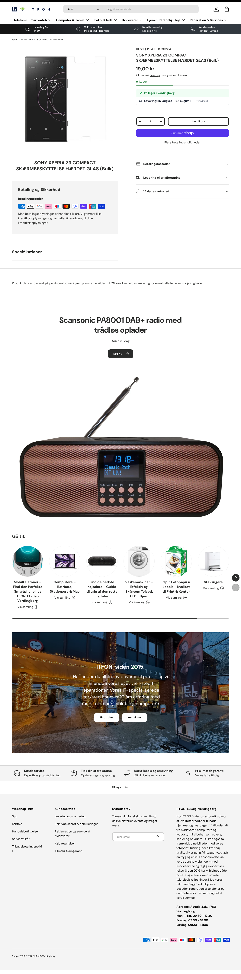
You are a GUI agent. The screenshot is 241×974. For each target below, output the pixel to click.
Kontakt (17, 824)
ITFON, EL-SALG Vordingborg (41, 956)
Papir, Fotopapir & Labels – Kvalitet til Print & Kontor (176, 587)
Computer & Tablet (70, 20)
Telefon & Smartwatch (30, 20)
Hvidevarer (130, 20)
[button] (227, 9)
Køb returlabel (65, 843)
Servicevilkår (21, 839)
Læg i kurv (198, 121)
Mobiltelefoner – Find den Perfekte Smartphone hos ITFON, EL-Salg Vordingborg (27, 591)
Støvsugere (213, 582)
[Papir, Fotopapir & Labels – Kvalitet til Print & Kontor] (176, 561)
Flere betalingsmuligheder (182, 142)
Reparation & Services (206, 20)
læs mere (104, 30)
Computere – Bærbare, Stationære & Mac (65, 587)
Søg (14, 816)
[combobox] (131, 9)
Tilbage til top (120, 787)
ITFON (140, 49)
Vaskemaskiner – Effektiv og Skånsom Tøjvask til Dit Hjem (139, 589)
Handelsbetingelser (25, 831)
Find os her (107, 717)
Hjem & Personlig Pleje (164, 20)
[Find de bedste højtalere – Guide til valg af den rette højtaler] (102, 561)
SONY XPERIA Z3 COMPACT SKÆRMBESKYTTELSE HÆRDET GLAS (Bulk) (43, 39)
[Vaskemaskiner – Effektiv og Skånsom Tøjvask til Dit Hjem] (139, 561)
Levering (155, 75)
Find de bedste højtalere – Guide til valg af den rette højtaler (101, 589)
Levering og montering (70, 816)
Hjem (15, 39)
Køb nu (117, 353)
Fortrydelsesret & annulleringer (76, 824)
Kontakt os (134, 717)
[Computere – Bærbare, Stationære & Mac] (64, 561)
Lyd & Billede (103, 20)
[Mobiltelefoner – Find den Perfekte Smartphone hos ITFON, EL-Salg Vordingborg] (27, 561)
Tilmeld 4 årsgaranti (68, 851)
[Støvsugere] (213, 561)
